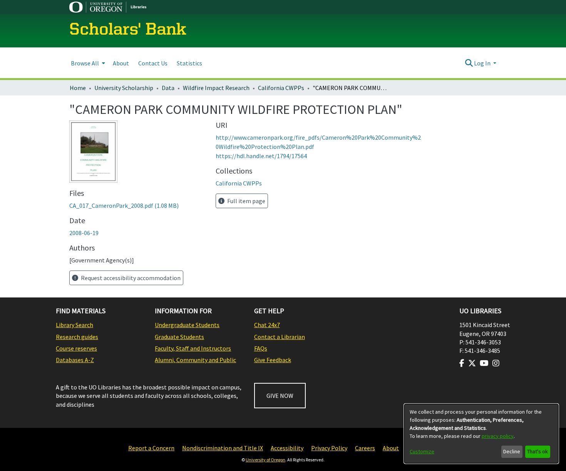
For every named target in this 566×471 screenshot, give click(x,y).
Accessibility (287, 448)
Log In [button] (483, 63)
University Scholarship (123, 88)
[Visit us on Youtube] (484, 363)
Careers (365, 448)
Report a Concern (151, 448)
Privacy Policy (329, 448)
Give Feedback (272, 360)
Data (168, 88)
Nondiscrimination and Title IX (222, 448)
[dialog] (481, 433)
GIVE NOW (279, 395)
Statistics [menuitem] (189, 63)
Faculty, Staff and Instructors (193, 348)
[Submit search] (469, 63)
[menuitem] (87, 63)
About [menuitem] (121, 63)
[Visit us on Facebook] (461, 363)
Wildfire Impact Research (216, 88)
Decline (511, 451)
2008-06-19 (84, 233)
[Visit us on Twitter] (472, 363)
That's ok (537, 451)
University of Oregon (265, 460)
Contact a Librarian (279, 337)
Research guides (77, 337)
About (391, 448)
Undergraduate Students (187, 325)
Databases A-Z (75, 360)
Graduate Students (179, 337)
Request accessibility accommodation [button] (130, 278)
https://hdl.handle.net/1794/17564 (261, 156)
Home (78, 88)
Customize (422, 451)
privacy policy (498, 436)
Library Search (74, 325)
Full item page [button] (245, 201)
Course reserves (76, 348)
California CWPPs (281, 88)
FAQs (260, 348)
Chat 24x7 (267, 325)
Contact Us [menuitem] (152, 63)
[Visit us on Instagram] (495, 363)
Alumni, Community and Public (195, 360)
